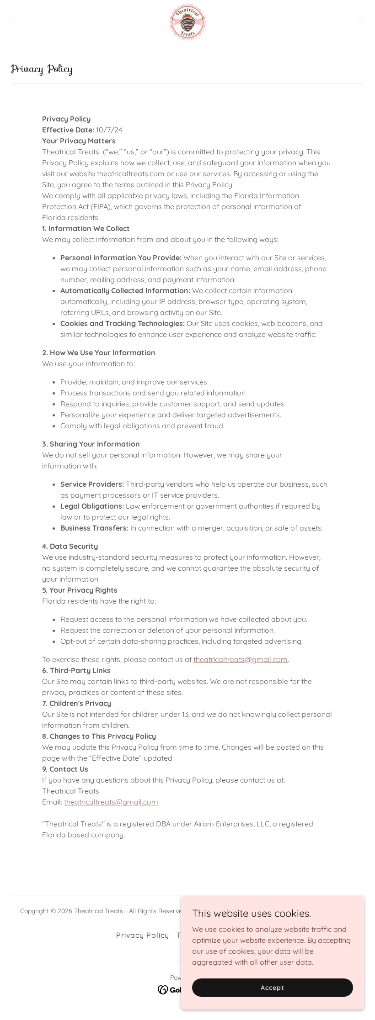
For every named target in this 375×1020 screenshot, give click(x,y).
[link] (187, 22)
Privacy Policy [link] (142, 935)
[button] (31, 22)
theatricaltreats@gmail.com (240, 659)
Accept (272, 987)
